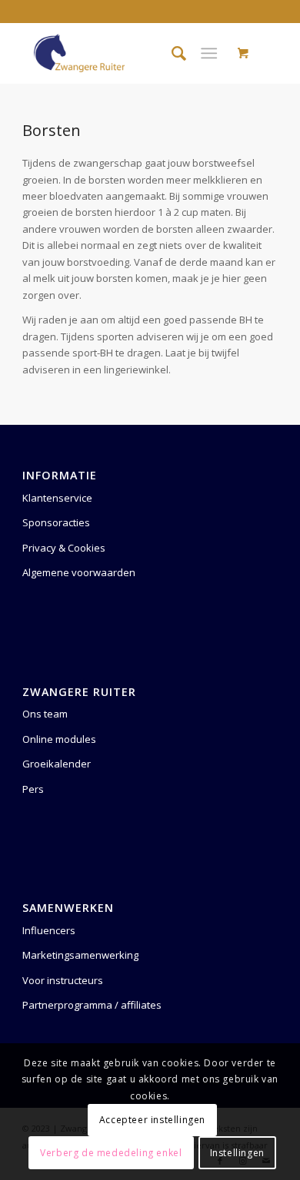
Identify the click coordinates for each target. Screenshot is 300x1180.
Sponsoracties (56, 522)
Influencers (48, 930)
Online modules (59, 739)
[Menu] (209, 53)
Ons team (45, 714)
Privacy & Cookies (63, 548)
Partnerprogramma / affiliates (92, 1005)
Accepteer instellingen (152, 1119)
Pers (33, 789)
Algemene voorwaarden (78, 572)
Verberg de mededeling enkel (111, 1152)
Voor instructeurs (62, 980)
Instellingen (237, 1152)
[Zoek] (171, 53)
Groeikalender (56, 764)
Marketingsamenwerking (80, 955)
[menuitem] (171, 53)
